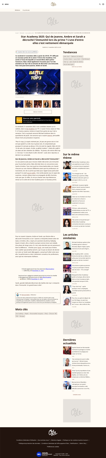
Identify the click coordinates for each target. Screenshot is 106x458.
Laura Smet (77, 59)
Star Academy (19, 313)
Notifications (74, 443)
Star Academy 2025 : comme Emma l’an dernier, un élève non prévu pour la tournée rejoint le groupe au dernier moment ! (81, 257)
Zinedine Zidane (68, 59)
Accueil (16, 33)
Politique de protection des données (29, 443)
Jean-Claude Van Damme (76, 61)
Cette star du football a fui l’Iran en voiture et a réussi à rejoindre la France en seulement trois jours (81, 200)
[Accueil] (54, 4)
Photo (46, 313)
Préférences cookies (53, 447)
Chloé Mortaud (85, 59)
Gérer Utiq (83, 443)
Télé (17, 316)
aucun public (31, 173)
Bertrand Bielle (26, 295)
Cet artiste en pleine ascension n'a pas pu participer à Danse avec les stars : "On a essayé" (81, 268)
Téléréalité (22, 33)
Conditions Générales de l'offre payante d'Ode (55, 443)
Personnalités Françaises (36, 313)
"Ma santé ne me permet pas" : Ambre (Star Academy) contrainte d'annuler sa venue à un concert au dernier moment (81, 223)
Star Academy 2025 (29, 33)
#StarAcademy (50, 269)
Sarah (39, 247)
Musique (22, 316)
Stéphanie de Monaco (77, 56)
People (26, 313)
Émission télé (53, 313)
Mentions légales (56, 440)
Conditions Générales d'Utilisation (26, 440)
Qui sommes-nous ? (44, 440)
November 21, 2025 (38, 270)
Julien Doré (66, 56)
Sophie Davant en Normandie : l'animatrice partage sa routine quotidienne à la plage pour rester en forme (81, 351)
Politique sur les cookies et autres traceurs (75, 440)
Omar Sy (66, 61)
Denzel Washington (69, 64)
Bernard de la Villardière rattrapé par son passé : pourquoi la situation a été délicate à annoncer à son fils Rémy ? (80, 386)
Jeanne (49, 135)
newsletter (103, 4)
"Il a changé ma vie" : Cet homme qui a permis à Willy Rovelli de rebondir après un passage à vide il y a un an (80, 177)
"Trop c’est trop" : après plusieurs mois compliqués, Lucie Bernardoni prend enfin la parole (81, 290)
